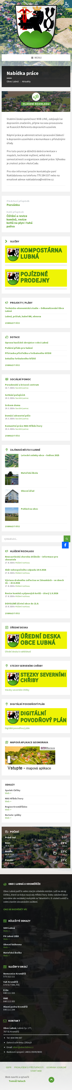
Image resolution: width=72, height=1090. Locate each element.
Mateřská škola (29, 472)
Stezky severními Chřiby (17, 689)
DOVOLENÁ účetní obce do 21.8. (22, 603)
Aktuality (26, 81)
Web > (8, 793)
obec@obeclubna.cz (23, 1047)
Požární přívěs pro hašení (19, 347)
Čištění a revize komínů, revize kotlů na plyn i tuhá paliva (19, 221)
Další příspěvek (15, 212)
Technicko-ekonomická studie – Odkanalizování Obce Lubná (34, 310)
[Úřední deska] (36, 648)
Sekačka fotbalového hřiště (20, 358)
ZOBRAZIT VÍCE (12, 323)
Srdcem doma (12, 405)
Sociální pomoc (22, 388)
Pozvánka (13, 205)
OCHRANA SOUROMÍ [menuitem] (56, 1067)
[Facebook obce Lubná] (65, 545)
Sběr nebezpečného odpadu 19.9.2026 (25, 569)
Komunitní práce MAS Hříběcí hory (23, 425)
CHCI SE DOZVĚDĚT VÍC (15, 909)
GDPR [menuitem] (8, 1067)
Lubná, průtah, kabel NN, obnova (23, 316)
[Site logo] (36, 47)
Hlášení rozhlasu (22, 562)
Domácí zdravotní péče (17, 415)
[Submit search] (67, 539)
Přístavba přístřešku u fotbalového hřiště (28, 353)
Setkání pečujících (15, 394)
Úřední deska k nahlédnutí (18, 651)
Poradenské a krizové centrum (22, 384)
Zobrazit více (12, 526)
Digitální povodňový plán (17, 728)
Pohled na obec (29, 508)
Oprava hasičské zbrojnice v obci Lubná (26, 342)
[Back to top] (51, 1080)
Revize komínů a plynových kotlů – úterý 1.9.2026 (31, 593)
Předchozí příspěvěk (18, 201)
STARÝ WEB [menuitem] (36, 1070)
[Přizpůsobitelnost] (68, 4)
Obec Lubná (13, 81)
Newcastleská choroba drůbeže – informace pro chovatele (31, 558)
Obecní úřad (27, 490)
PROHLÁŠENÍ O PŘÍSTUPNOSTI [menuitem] (29, 1067)
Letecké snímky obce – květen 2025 (40, 455)
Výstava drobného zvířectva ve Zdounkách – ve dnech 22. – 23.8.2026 (34, 582)
